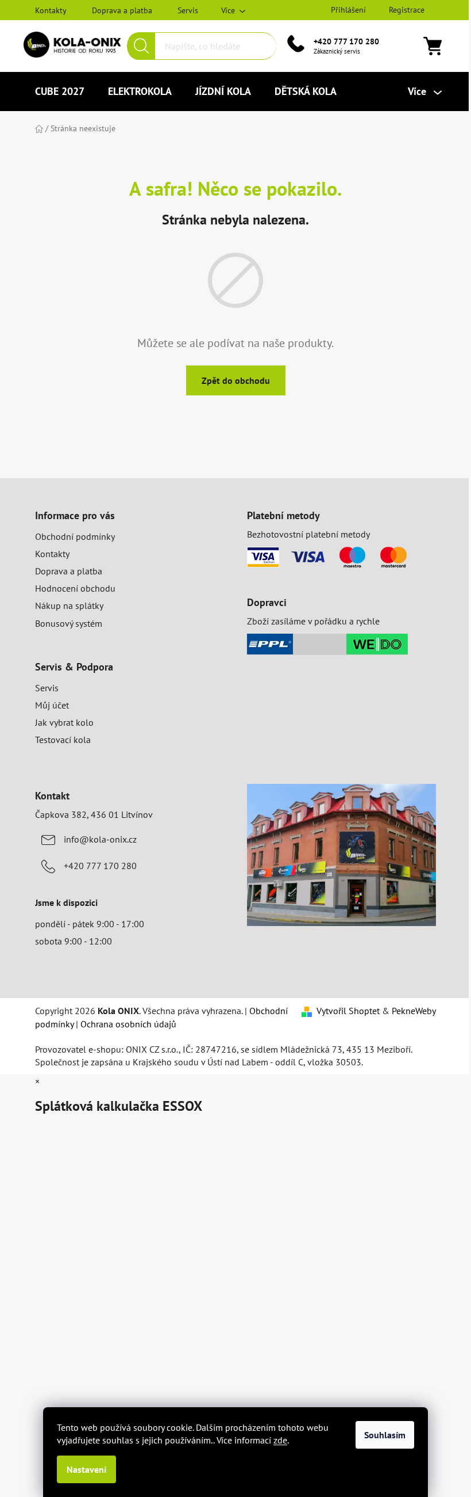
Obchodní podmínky (75, 536)
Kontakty (51, 10)
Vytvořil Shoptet (348, 1010)
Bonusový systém (68, 623)
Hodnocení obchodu (75, 588)
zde (280, 1440)
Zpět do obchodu (236, 380)
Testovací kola (63, 739)
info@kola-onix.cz (100, 839)
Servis (187, 10)
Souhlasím (385, 1435)
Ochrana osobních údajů (128, 1024)
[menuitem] (60, 91)
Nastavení (86, 1469)
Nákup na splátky (69, 605)
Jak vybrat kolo (64, 722)
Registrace (406, 10)
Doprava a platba (122, 10)
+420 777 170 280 (346, 41)
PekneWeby (414, 1010)
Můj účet (52, 705)
